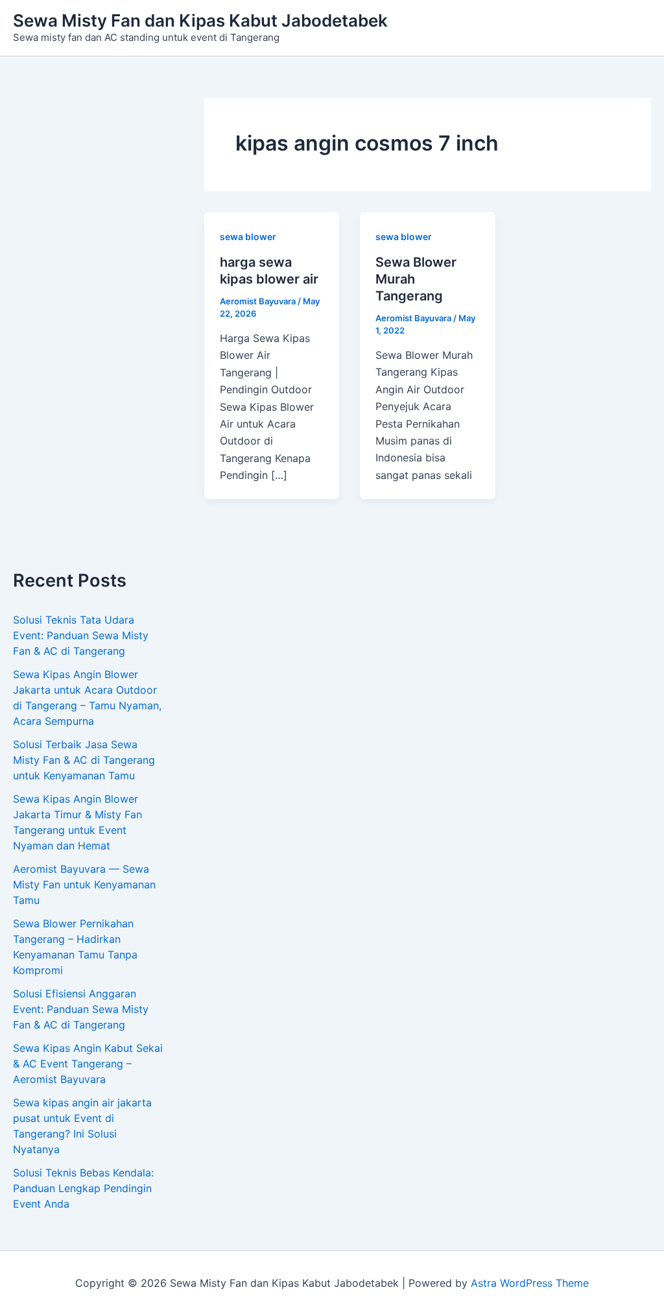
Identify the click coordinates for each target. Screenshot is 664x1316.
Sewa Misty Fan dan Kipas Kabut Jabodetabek (200, 20)
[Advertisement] (89, 334)
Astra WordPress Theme (530, 1282)
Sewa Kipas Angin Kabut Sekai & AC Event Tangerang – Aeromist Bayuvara (88, 1064)
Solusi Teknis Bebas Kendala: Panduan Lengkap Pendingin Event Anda (83, 1188)
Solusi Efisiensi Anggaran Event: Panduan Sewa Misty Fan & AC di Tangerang (80, 1009)
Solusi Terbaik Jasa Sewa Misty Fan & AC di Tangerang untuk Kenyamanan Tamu (84, 760)
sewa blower (248, 236)
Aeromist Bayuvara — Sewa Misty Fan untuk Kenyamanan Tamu (84, 884)
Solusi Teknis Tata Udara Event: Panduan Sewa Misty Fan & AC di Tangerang (80, 635)
